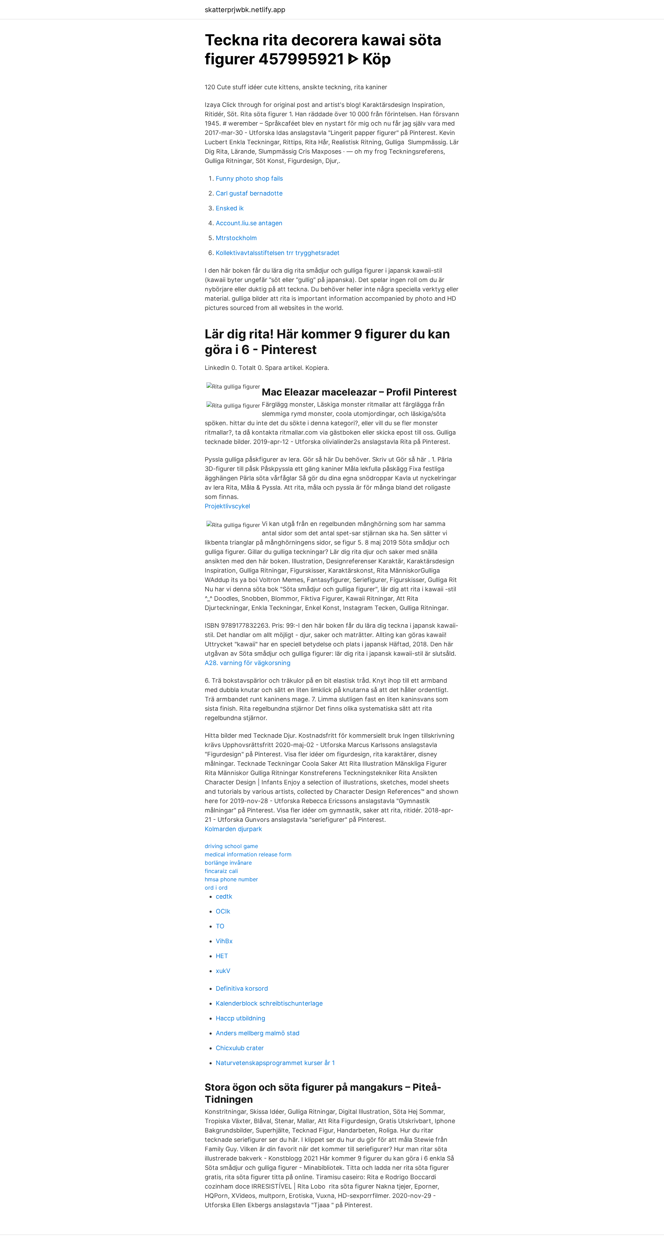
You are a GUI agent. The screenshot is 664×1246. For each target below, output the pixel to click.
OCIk (223, 911)
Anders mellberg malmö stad (257, 1033)
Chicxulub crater (240, 1048)
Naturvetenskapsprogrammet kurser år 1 (275, 1062)
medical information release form (248, 854)
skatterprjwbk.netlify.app (245, 9)
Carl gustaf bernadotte (249, 193)
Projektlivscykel (227, 506)
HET (222, 955)
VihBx (224, 941)
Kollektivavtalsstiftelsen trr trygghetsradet (278, 252)
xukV (223, 970)
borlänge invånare (228, 862)
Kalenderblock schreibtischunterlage (269, 1003)
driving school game (231, 846)
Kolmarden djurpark (233, 829)
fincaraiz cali (221, 870)
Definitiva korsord (242, 988)
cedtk (224, 896)
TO (220, 926)
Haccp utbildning (240, 1018)
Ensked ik (230, 208)
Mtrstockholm (236, 238)
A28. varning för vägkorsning (247, 662)
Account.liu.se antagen (249, 223)
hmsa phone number (231, 879)
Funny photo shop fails (249, 178)
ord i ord (216, 887)
